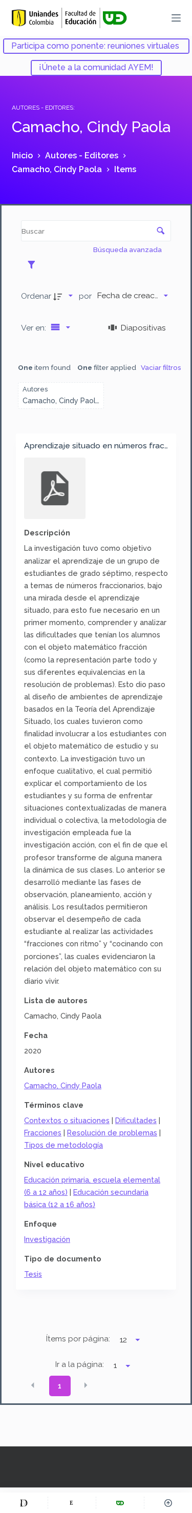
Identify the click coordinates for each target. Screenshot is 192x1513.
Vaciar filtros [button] (161, 367)
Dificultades (136, 1120)
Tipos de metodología (63, 1145)
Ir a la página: (79, 1364)
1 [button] (59, 1386)
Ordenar (36, 296)
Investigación (47, 1239)
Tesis (33, 1274)
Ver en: (34, 328)
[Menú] (176, 18)
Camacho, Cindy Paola (62, 1085)
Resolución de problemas (112, 1132)
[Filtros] (34, 264)
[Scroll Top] (168, 1502)
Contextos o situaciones (67, 1120)
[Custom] (24, 1502)
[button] (33, 1385)
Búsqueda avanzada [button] (128, 249)
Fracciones (42, 1132)
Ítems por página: (78, 1338)
